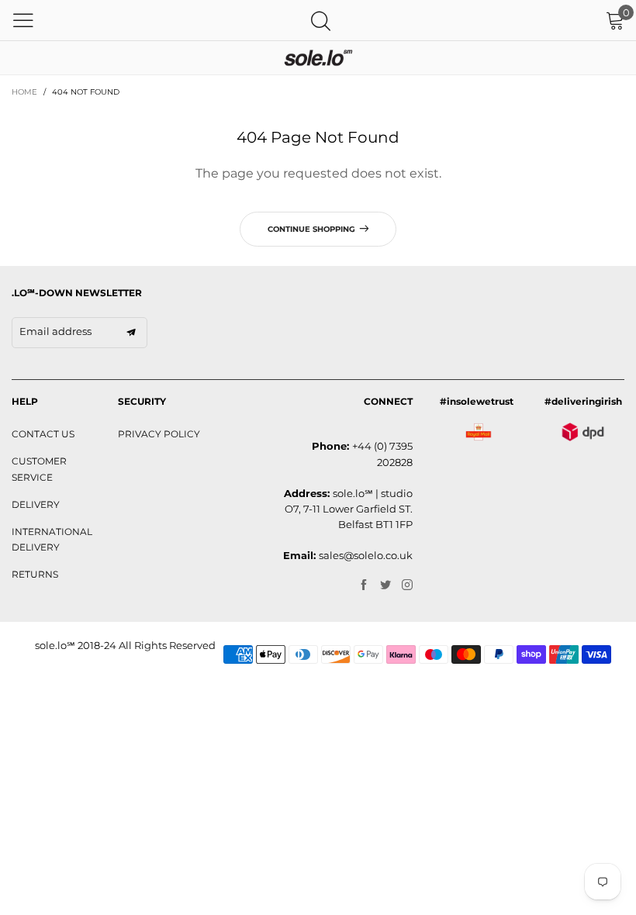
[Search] (320, 20)
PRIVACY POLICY (159, 434)
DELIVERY (36, 504)
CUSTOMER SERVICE (39, 468)
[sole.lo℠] (318, 58)
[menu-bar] (23, 20)
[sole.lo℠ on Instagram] (407, 585)
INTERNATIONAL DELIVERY (52, 539)
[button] (131, 332)
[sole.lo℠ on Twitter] (385, 585)
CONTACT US (43, 434)
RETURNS (35, 574)
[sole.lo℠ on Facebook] (363, 585)
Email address (55, 331)
